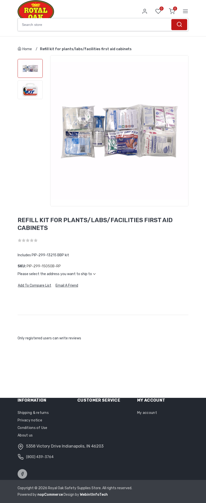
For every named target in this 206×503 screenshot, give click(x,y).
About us (25, 435)
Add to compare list (34, 285)
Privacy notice (30, 420)
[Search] (179, 24)
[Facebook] (22, 474)
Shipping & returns (33, 413)
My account (147, 413)
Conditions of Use (32, 428)
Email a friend (67, 285)
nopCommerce (50, 494)
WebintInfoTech (94, 494)
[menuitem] (43, 413)
